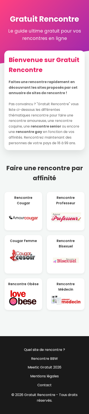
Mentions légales (44, 376)
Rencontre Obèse (23, 284)
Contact (44, 385)
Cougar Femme (23, 241)
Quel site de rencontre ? (44, 349)
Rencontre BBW (44, 358)
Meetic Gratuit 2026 (44, 367)
